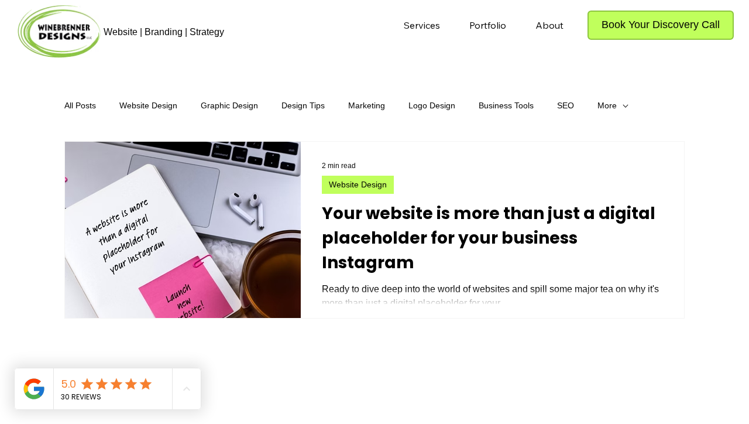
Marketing (366, 105)
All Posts (80, 105)
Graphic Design (229, 105)
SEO (565, 105)
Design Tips (303, 105)
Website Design (148, 105)
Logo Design (431, 105)
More (607, 105)
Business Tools (506, 105)
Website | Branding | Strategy (164, 32)
